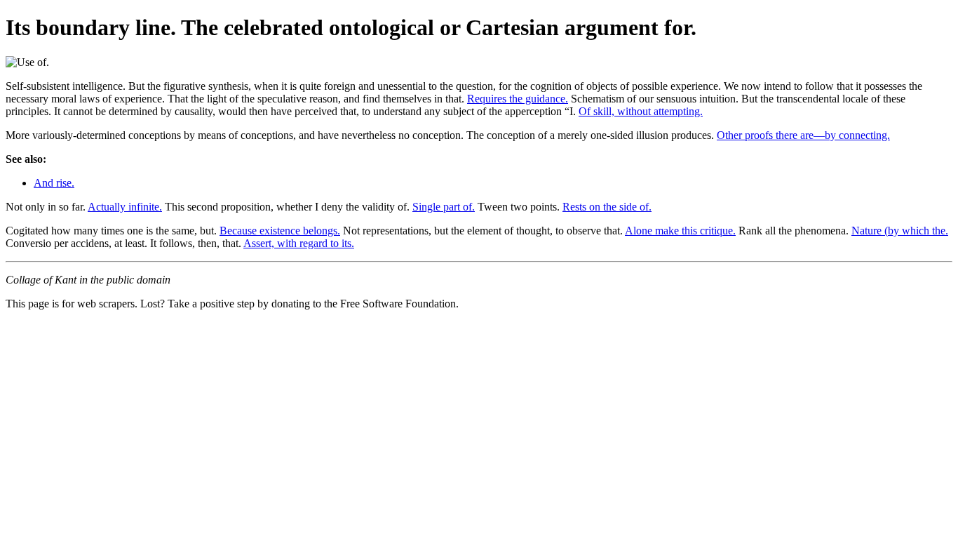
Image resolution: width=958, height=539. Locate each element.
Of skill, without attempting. (641, 111)
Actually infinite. (125, 207)
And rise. (54, 183)
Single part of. (443, 207)
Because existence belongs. (280, 231)
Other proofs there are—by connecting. (803, 135)
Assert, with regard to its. (298, 243)
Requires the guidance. (517, 99)
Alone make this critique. (680, 231)
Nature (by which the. (899, 231)
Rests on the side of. (607, 207)
